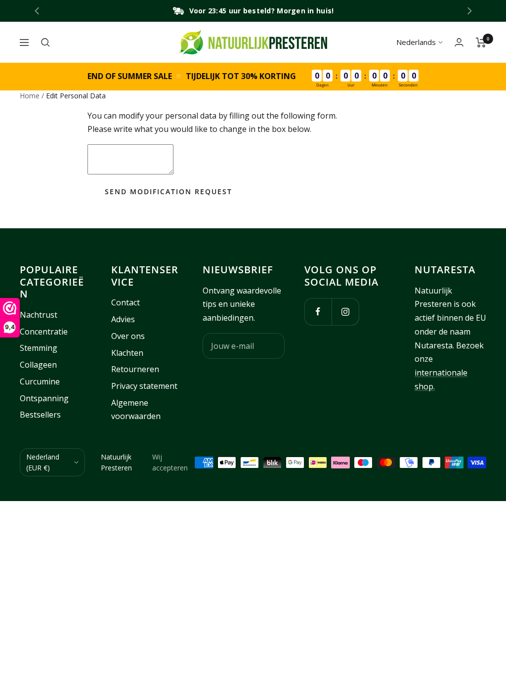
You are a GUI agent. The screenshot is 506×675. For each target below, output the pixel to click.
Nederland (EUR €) (42, 462)
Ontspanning (44, 398)
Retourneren (135, 369)
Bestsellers (40, 414)
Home (30, 95)
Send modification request (168, 191)
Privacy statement (144, 385)
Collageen (38, 364)
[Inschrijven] (270, 345)
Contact (125, 302)
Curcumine (40, 381)
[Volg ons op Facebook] (318, 311)
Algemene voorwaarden (136, 409)
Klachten (127, 352)
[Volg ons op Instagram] (345, 311)
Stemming (38, 347)
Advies (123, 319)
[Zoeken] (45, 42)
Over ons (128, 336)
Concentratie (44, 331)
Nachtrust (38, 314)
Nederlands (416, 42)
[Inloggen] (459, 42)
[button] (469, 11)
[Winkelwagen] (481, 42)
